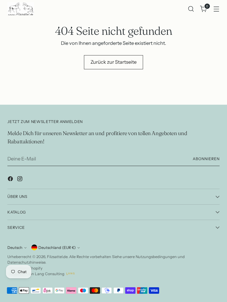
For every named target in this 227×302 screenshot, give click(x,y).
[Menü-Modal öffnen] (216, 9)
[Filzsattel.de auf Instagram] (20, 180)
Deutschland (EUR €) (57, 247)
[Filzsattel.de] (20, 8)
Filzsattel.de (57, 257)
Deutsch (14, 247)
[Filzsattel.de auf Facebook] (10, 180)
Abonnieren (206, 159)
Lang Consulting (49, 274)
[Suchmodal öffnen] (191, 9)
